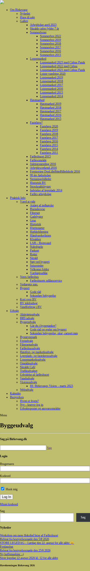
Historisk (35, 224)
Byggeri (25, 288)
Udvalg (14, 310)
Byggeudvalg (28, 322)
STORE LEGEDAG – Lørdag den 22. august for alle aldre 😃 (37, 543)
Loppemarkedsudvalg (33, 359)
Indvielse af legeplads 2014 (46, 190)
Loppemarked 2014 (51, 96)
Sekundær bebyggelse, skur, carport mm (54, 333)
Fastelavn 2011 (49, 152)
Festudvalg (26, 341)
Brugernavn (7, 464)
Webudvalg (26, 389)
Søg (2, 511)
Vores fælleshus (29, 277)
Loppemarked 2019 (51, 77)
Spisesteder (37, 265)
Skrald (34, 258)
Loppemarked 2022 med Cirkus (59, 66)
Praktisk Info (18, 198)
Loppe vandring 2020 (53, 73)
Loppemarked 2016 (51, 89)
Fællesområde (38, 160)
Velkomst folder (39, 269)
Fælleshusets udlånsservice (46, 280)
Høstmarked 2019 (50, 104)
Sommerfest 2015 (50, 55)
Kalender (15, 393)
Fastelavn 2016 (49, 141)
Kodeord (5, 476)
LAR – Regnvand (40, 243)
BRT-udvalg (27, 318)
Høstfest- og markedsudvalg (37, 352)
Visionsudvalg (28, 382)
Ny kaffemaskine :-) (12, 554)
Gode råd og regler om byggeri (48, 329)
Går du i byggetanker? (43, 326)
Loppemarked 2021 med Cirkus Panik (62, 70)
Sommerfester (38, 32)
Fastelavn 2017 (49, 137)
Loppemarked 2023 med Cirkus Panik (62, 62)
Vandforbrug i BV (31, 307)
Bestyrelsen (17, 397)
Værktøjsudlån (39, 273)
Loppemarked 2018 (51, 81)
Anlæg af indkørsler (42, 205)
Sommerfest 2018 (50, 43)
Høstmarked (37, 100)
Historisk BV (38, 183)
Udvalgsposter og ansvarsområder (40, 408)
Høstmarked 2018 (50, 107)
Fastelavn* (36, 122)
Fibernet (35, 213)
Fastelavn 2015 (49, 145)
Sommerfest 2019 (50, 40)
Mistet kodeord (9, 504)
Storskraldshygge (40, 186)
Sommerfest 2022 (50, 36)
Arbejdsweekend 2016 (43, 168)
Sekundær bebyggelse (43, 295)
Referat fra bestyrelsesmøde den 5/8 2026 (24, 539)
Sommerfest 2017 (50, 47)
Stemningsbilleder (40, 179)
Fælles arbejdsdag (40, 194)
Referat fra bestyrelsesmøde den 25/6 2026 (25, 550)
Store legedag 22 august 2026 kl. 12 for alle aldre (29, 558)
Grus (33, 220)
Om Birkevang (19, 10)
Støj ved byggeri (40, 262)
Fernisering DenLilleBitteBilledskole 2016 (55, 171)
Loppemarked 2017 (51, 85)
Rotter (33, 254)
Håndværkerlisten (40, 235)
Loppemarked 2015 (51, 92)
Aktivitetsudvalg (30, 314)
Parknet (34, 250)
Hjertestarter (37, 228)
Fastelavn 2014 (49, 149)
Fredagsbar (6, 546)
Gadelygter (36, 216)
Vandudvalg (27, 378)
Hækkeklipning (39, 231)
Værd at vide (27, 201)
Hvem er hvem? (29, 401)
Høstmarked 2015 (50, 119)
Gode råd (35, 292)
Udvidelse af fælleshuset (34, 374)
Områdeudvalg (29, 363)
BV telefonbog (29, 303)
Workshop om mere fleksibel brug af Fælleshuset (29, 535)
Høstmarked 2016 (50, 115)
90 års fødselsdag (40, 175)
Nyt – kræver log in (31, 404)
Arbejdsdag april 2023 (43, 25)
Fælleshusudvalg (30, 348)
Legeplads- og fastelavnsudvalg (38, 356)
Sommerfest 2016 (50, 51)
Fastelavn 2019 (49, 130)
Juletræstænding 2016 (43, 164)
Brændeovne (37, 209)
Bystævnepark (28, 337)
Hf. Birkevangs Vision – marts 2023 (51, 386)
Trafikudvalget (28, 371)
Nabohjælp (36, 247)
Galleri (24, 21)
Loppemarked (38, 58)
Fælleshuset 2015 (40, 156)
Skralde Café (27, 367)
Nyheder (25, 13)
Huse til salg (27, 17)
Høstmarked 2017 (50, 111)
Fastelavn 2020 (49, 126)
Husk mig (11, 489)
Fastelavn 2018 (49, 134)
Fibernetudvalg (29, 344)
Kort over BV (28, 299)
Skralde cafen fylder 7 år (44, 28)
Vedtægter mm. (29, 284)
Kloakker (35, 239)
